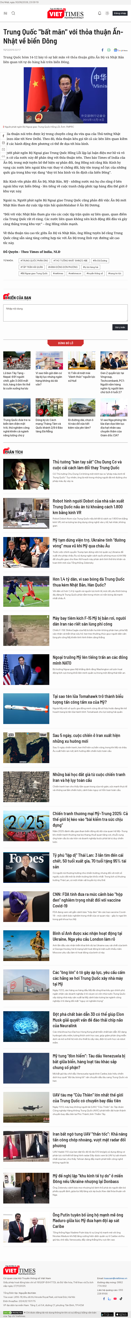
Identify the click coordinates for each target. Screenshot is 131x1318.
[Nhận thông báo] (100, 13)
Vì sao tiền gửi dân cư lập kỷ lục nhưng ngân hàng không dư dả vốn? (49, 378)
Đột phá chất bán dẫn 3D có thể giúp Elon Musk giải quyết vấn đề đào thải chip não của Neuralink (88, 1019)
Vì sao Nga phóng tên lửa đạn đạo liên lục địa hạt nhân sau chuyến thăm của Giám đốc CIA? (113, 427)
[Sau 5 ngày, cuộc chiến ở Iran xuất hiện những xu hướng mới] (26, 747)
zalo (109, 1298)
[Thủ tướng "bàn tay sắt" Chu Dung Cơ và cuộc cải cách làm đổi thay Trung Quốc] (26, 474)
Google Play (121, 1314)
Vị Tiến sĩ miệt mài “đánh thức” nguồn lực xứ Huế (81, 376)
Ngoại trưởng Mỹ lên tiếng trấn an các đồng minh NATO (90, 659)
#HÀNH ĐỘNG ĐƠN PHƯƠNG (63, 267)
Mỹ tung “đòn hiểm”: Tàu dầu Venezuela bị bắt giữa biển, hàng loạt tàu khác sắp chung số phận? (89, 1061)
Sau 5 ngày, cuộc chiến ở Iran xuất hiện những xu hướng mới (86, 738)
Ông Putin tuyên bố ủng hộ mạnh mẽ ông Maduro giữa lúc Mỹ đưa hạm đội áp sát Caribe (88, 1220)
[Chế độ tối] (107, 13)
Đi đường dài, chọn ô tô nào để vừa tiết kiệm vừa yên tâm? (80, 423)
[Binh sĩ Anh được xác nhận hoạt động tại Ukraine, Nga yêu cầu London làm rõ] (26, 945)
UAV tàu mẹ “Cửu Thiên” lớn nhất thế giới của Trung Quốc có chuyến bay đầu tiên (88, 1097)
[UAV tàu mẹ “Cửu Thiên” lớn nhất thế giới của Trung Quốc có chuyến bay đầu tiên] (26, 1107)
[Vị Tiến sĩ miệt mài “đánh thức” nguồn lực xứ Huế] (81, 360)
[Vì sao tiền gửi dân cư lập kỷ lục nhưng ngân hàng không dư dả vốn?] (49, 360)
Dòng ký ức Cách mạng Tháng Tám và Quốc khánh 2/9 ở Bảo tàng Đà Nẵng (49, 425)
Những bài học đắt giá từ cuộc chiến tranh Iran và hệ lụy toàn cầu (89, 777)
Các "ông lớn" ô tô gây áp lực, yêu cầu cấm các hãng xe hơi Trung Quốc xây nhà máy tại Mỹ (89, 978)
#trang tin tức (114, 273)
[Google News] (121, 50)
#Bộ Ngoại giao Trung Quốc (34, 273)
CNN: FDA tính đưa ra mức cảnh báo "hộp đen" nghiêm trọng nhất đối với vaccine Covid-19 (88, 899)
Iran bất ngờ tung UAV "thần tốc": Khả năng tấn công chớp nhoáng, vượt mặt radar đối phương (90, 1139)
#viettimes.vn (75, 273)
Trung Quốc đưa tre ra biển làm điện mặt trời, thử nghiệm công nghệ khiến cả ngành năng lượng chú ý (16, 427)
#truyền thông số (95, 273)
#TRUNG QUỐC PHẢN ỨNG (34, 260)
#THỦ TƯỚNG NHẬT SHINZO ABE (71, 260)
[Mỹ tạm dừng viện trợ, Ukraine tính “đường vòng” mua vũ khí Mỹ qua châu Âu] (26, 552)
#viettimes (58, 273)
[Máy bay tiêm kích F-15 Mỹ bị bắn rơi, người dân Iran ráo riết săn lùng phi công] (26, 630)
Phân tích (14, 452)
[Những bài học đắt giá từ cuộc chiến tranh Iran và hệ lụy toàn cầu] (26, 786)
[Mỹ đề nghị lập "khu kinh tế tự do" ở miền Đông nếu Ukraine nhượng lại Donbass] (26, 1188)
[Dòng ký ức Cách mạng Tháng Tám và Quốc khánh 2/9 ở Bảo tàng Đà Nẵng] (49, 407)
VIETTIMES (65, 13)
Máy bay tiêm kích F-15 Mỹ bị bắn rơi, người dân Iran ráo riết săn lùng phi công (89, 620)
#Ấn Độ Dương (100, 260)
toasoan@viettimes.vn (115, 1278)
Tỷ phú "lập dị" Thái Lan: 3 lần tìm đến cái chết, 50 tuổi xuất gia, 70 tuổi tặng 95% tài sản (89, 860)
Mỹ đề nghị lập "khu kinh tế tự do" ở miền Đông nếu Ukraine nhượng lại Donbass (88, 1178)
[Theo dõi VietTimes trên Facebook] (104, 1298)
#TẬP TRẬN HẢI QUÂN (32, 267)
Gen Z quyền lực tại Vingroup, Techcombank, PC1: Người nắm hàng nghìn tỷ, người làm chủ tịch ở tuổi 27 (112, 382)
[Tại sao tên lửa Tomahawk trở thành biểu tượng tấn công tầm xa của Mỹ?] (26, 708)
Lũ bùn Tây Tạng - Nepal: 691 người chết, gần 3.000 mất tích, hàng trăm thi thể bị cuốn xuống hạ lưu (16, 380)
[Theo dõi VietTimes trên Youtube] (115, 1298)
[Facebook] (102, 50)
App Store (107, 1314)
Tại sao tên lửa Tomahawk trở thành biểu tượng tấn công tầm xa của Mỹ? (88, 699)
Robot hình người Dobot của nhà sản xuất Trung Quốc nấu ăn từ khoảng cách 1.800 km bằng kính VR (88, 506)
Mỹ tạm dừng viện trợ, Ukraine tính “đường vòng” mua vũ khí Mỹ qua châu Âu (89, 542)
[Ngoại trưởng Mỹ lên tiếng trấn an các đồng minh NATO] (26, 669)
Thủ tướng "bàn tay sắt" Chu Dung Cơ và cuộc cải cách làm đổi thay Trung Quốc (87, 464)
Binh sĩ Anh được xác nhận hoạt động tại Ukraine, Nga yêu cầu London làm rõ (87, 936)
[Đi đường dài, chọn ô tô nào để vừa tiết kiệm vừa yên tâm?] (81, 407)
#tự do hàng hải (90, 267)
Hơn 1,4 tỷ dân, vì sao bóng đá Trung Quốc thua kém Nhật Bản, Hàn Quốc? (89, 581)
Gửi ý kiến (120, 327)
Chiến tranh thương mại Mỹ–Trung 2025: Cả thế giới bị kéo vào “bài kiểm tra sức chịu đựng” (90, 819)
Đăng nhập (120, 13)
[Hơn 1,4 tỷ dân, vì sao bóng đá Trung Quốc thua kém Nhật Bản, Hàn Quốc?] (26, 591)
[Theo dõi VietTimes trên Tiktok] (120, 1298)
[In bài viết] (109, 50)
